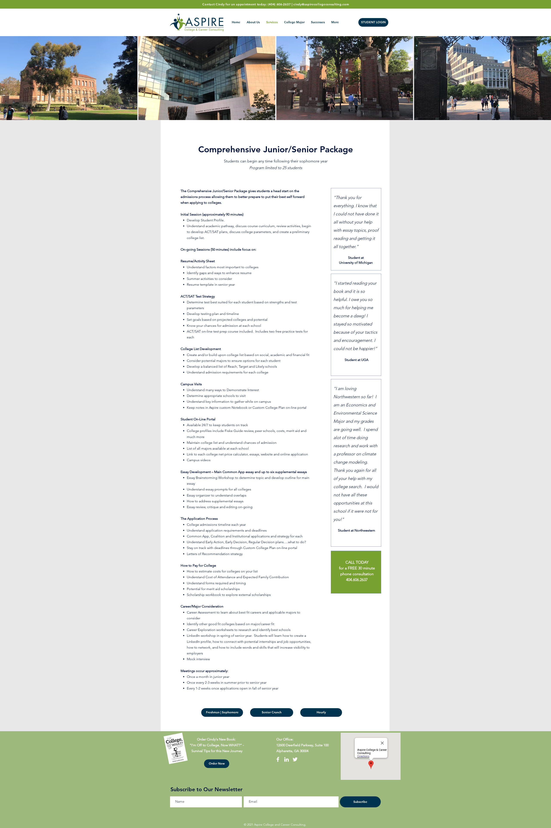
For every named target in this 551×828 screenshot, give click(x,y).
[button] (216, 763)
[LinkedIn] (286, 759)
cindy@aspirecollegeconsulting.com (321, 4)
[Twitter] (295, 759)
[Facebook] (278, 759)
